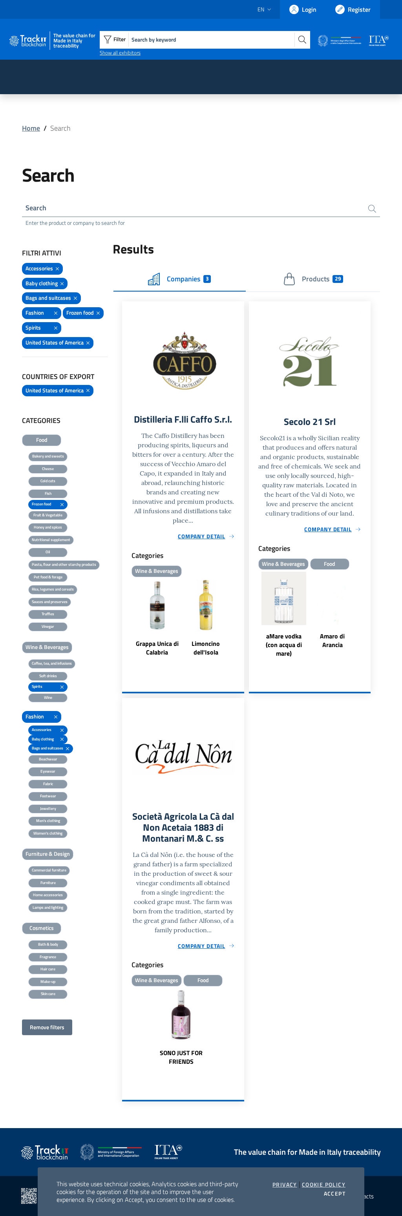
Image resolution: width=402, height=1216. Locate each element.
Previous (252, 615)
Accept (334, 1193)
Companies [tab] (187, 278)
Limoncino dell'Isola (206, 648)
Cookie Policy (323, 1184)
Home (31, 128)
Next (367, 615)
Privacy (284, 1184)
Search (36, 207)
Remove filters (47, 1027)
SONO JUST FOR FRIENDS (181, 1057)
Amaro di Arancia (332, 640)
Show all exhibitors (120, 53)
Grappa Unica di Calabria (157, 648)
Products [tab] (321, 278)
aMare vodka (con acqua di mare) (284, 644)
